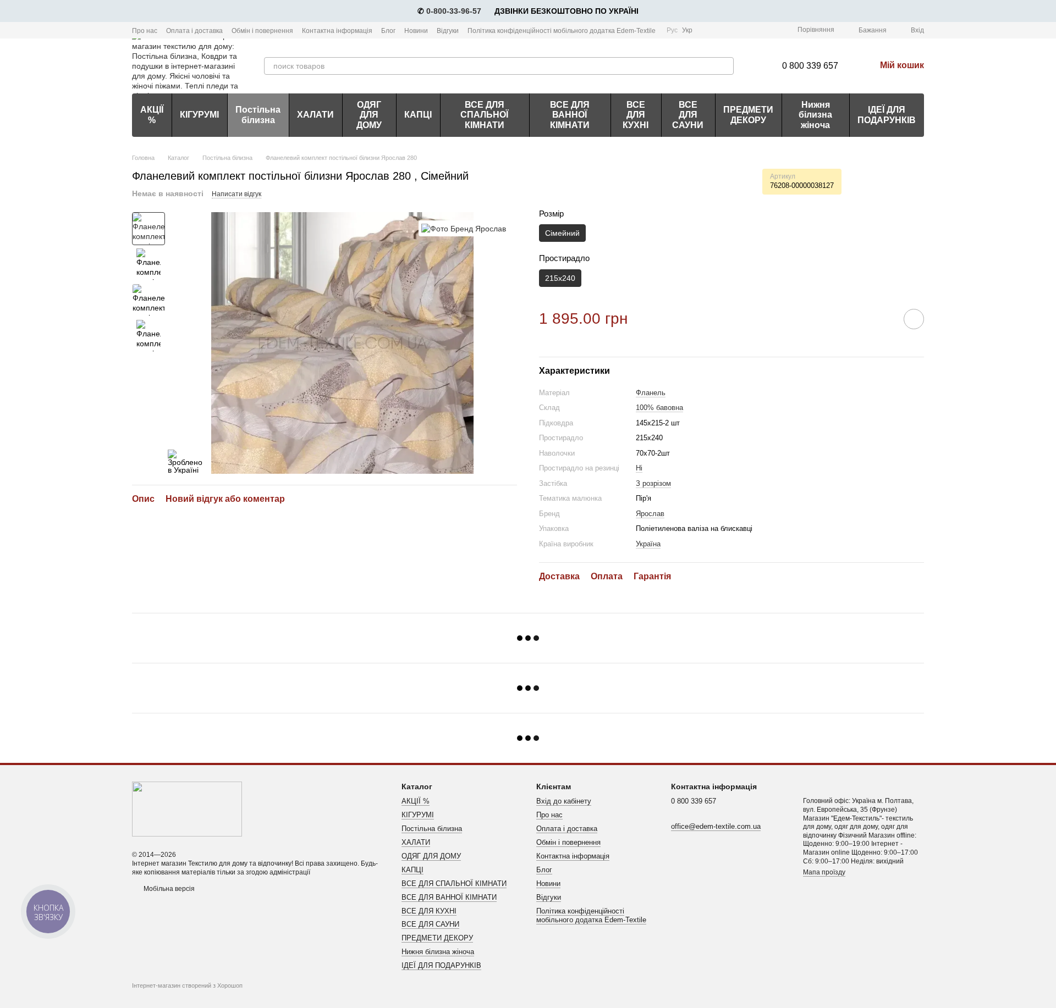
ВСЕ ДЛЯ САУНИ (687, 115)
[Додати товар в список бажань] (914, 319)
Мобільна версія (168, 889)
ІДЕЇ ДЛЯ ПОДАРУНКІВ (886, 114)
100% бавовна (659, 407)
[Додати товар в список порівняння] (883, 319)
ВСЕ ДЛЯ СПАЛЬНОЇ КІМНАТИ (484, 115)
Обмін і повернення (262, 31)
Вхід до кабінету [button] (563, 801)
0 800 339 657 (810, 65)
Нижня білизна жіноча (815, 115)
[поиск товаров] (725, 66)
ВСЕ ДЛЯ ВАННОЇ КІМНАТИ (570, 115)
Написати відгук (236, 194)
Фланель (651, 393)
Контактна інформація (337, 31)
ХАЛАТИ (315, 114)
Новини (416, 31)
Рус (672, 30)
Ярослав (650, 513)
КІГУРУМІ (199, 114)
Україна (648, 544)
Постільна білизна (257, 114)
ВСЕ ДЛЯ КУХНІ (635, 115)
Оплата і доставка (194, 31)
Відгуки (448, 31)
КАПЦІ (418, 114)
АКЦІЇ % (151, 114)
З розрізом (653, 483)
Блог (388, 31)
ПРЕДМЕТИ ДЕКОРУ (748, 114)
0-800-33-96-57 (453, 11)
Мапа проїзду (824, 872)
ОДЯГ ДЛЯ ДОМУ (369, 115)
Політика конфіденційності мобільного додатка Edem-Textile (562, 31)
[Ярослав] (464, 228)
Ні (639, 468)
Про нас (144, 31)
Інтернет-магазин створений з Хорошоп (187, 985)
